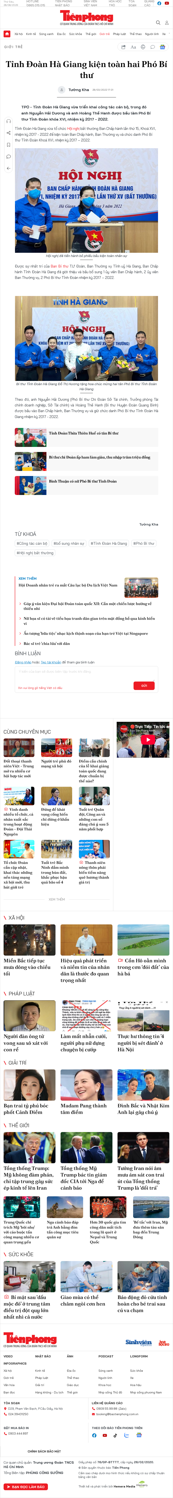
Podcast (106, 1356)
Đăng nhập (23, 662)
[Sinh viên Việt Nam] (139, 1343)
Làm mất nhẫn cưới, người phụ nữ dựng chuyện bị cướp (84, 1043)
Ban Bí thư (59, 266)
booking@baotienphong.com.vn (117, 1414)
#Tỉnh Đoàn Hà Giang (109, 543)
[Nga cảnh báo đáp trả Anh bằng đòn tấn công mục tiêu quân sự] (65, 1207)
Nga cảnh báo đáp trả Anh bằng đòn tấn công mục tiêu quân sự (62, 1229)
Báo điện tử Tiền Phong (86, 17)
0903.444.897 (18, 1433)
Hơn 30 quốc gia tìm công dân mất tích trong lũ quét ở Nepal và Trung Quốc (108, 1232)
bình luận (153, 47)
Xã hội (19, 34)
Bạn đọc (9, 1392)
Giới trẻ (105, 34)
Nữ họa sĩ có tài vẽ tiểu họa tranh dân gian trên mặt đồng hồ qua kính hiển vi (89, 621)
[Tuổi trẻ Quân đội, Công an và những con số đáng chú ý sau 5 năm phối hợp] (94, 796)
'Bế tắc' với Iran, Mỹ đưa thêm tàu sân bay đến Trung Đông (150, 1229)
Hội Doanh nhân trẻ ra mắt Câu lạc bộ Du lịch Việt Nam (68, 585)
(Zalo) (122, 1409)
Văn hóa (9, 1385)
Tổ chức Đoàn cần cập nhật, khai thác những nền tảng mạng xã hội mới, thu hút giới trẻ (18, 875)
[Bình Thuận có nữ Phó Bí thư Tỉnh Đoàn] (30, 485)
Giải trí (17, 1063)
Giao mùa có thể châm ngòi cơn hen (83, 1300)
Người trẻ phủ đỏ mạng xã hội (56, 763)
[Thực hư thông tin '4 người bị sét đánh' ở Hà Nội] (143, 1015)
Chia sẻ (8, 133)
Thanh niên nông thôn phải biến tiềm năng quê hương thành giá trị (94, 872)
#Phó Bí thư (143, 543)
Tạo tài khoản (51, 662)
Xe (164, 34)
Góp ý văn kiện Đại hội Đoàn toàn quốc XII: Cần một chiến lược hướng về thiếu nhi (88, 606)
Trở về (8, 168)
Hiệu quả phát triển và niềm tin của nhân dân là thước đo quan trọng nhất (85, 970)
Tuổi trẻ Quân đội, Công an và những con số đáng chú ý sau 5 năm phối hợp (94, 819)
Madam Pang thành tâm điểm (84, 1108)
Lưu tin (8, 145)
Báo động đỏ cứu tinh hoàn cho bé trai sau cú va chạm (142, 1304)
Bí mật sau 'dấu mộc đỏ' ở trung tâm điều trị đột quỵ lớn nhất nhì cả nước (27, 1307)
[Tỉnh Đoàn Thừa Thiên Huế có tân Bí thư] (30, 437)
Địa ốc (61, 34)
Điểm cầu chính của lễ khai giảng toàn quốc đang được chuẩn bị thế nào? (94, 771)
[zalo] (128, 1435)
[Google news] (141, 1435)
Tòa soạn (12, 1403)
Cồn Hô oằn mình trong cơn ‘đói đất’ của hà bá (143, 967)
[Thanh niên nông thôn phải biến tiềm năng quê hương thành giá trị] (94, 849)
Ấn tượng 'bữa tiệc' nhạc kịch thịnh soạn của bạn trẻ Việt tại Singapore (86, 633)
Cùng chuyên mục (27, 732)
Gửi (144, 686)
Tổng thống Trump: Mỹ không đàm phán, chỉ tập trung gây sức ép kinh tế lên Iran (28, 1178)
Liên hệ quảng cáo (107, 1403)
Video (8, 1356)
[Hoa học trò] (164, 1343)
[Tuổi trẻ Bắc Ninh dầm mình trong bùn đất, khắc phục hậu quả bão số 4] (56, 849)
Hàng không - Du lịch (49, 1392)
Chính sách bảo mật (44, 1451)
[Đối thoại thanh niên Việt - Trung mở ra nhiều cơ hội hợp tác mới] (19, 747)
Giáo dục (73, 1385)
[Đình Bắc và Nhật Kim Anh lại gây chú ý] (143, 1085)
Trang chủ (7, 34)
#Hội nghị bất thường (35, 552)
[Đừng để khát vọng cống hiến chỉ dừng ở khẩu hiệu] (56, 796)
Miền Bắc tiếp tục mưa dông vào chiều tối (27, 967)
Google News (162, 47)
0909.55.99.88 (106, 1409)
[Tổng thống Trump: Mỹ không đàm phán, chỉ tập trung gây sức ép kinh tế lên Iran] (29, 1147)
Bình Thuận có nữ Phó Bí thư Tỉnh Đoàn (83, 481)
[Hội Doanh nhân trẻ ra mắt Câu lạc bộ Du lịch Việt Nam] (141, 588)
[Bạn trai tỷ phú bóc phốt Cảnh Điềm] (29, 1085)
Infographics (15, 1363)
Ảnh (70, 1356)
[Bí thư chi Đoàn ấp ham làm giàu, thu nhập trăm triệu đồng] (30, 461)
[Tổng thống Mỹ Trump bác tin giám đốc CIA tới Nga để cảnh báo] (86, 1147)
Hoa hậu (135, 1385)
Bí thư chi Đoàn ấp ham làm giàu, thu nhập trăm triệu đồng (99, 457)
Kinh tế (31, 34)
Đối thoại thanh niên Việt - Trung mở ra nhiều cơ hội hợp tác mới (19, 768)
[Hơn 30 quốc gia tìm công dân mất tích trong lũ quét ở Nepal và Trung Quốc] (108, 1207)
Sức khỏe (75, 34)
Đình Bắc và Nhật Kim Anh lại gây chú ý (143, 1108)
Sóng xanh (46, 34)
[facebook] (159, 3)
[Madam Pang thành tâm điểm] (86, 1085)
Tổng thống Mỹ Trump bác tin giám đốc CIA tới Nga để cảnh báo (84, 1178)
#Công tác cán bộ (32, 543)
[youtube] (166, 3)
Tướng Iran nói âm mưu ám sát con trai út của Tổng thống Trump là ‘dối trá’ (141, 1178)
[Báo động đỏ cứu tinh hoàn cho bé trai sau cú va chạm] (143, 1276)
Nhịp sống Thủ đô (110, 1392)
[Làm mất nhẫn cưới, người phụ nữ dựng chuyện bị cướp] (86, 1015)
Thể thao (136, 34)
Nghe (8, 121)
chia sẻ (123, 47)
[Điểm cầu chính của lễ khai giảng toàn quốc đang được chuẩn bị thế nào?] (94, 747)
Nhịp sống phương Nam (146, 1392)
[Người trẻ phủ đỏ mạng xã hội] (56, 747)
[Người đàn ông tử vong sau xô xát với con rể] (29, 1015)
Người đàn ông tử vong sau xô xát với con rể (26, 1043)
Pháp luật (119, 34)
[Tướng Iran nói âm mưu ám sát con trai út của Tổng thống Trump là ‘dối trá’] (143, 1147)
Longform (139, 1356)
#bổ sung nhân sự (69, 543)
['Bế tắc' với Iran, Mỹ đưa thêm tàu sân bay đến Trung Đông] (151, 1207)
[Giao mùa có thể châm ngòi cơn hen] (86, 1276)
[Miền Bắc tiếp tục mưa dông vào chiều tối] (29, 940)
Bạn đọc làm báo (28, 1487)
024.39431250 (18, 1414)
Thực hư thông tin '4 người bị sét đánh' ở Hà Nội (141, 1043)
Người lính (152, 34)
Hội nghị (73, 128)
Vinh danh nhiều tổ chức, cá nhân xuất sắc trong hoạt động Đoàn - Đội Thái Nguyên (18, 821)
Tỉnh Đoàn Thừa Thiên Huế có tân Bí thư (83, 433)
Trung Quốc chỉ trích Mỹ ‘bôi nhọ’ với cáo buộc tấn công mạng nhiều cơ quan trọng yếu (21, 1232)
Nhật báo (43, 1356)
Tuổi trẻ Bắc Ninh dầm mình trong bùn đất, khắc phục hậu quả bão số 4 (55, 872)
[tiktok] (117, 1435)
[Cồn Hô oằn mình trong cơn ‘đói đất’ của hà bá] (143, 940)
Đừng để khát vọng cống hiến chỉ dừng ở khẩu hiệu (55, 817)
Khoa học (105, 1385)
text (133, 47)
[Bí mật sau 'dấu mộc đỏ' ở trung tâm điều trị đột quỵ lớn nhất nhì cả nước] (29, 1276)
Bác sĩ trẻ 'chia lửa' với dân (47, 643)
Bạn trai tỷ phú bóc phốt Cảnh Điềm (26, 1108)
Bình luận (8, 156)
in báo (143, 47)
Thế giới (90, 34)
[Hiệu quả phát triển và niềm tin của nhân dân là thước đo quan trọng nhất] (86, 940)
